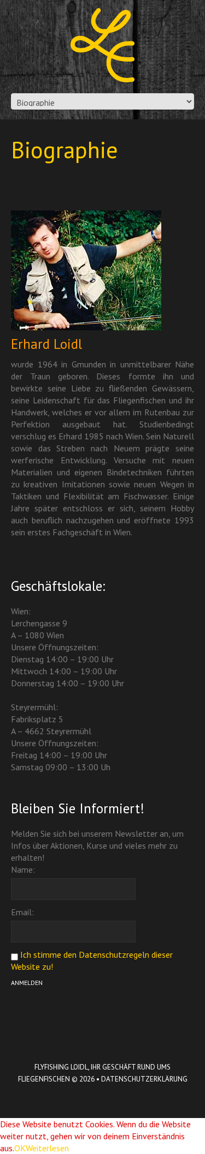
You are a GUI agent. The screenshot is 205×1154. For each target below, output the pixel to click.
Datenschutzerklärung (144, 1079)
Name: (23, 869)
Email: (22, 912)
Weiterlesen (47, 1148)
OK (20, 1148)
